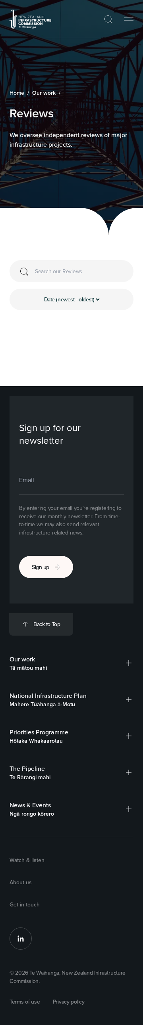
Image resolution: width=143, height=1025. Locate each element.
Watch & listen (27, 860)
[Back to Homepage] (31, 19)
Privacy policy (69, 1002)
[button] (128, 663)
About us (21, 882)
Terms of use (25, 1002)
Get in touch (25, 904)
